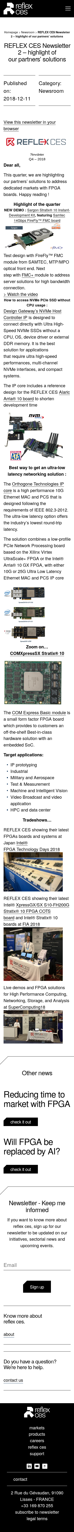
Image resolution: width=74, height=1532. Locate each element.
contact (20, 1479)
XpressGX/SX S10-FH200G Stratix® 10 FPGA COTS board (36, 911)
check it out (20, 1122)
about (9, 1334)
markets (37, 1427)
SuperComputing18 (26, 1007)
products (37, 1434)
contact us (13, 1380)
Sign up (37, 1287)
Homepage (11, 32)
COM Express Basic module (39, 712)
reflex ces (37, 1447)
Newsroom (28, 32)
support (37, 1453)
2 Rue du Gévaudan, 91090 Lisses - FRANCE (37, 1495)
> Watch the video (21, 294)
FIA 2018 (31, 924)
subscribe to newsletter (37, 1512)
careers (37, 1440)
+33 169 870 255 (37, 1505)
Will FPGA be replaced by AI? (32, 1146)
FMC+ (28, 275)
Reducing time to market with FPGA (37, 1098)
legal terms (37, 1518)
